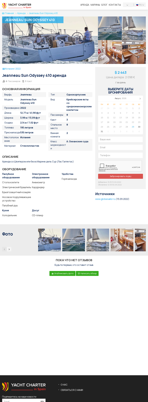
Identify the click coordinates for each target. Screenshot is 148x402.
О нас (64, 384)
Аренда (84, 4)
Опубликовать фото (64, 273)
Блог (104, 4)
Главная (9, 13)
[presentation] (4, 249)
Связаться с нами (72, 390)
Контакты (115, 4)
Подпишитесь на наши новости (19, 396)
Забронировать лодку (120, 176)
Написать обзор (88, 273)
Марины (95, 4)
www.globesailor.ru (105, 199)
